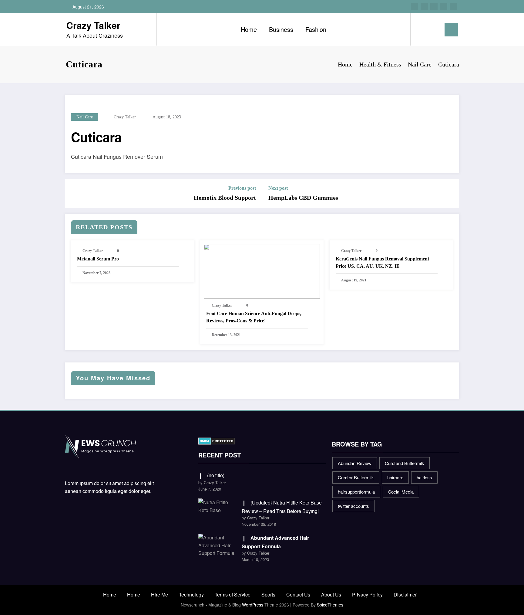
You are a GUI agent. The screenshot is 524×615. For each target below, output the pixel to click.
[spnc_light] (432, 29)
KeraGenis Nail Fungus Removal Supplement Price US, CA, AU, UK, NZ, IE (382, 262)
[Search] (421, 29)
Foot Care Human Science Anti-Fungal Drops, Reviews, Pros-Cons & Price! (253, 317)
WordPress (252, 605)
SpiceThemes (330, 605)
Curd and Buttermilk (404, 463)
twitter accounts (353, 506)
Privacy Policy (367, 594)
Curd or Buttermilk (356, 477)
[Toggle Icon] (451, 29)
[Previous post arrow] (73, 194)
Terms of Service (232, 594)
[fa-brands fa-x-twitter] (424, 6)
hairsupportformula (356, 491)
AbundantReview (354, 463)
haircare (395, 477)
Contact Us (298, 594)
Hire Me (159, 594)
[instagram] (443, 6)
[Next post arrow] (450, 194)
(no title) (215, 475)
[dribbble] (434, 6)
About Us (331, 594)
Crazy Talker (93, 25)
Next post (278, 188)
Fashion (315, 29)
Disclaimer (405, 594)
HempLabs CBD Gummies (303, 197)
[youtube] (453, 6)
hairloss (424, 477)
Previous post (242, 188)
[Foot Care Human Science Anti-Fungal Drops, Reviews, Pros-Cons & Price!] (262, 270)
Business (281, 29)
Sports (268, 594)
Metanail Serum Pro (98, 258)
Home (249, 29)
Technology (191, 594)
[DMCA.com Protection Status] (216, 440)
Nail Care (84, 117)
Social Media (401, 491)
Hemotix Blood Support (225, 197)
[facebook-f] (414, 6)
